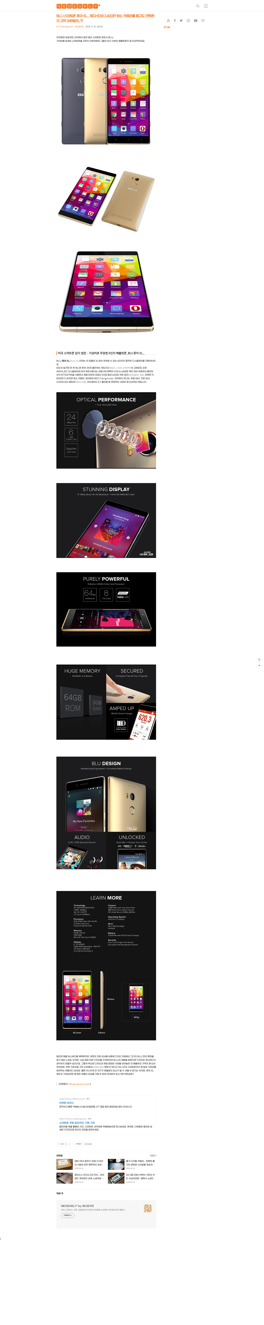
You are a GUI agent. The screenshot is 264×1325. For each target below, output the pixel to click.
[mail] (202, 21)
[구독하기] (259, 665)
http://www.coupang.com (73, 1119)
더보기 (153, 1155)
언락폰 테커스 (66, 1103)
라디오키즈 (79, 27)
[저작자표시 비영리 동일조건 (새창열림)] (88, 1144)
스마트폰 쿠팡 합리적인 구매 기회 (77, 1123)
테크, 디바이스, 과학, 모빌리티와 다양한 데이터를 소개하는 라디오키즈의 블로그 (93, 1210)
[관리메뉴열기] (259, 660)
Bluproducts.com (79, 1084)
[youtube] (195, 21)
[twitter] (181, 21)
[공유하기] (66, 1144)
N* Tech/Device (64, 27)
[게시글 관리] (69, 1144)
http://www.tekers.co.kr (72, 1099)
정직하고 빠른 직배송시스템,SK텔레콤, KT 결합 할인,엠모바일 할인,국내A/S (95, 1106)
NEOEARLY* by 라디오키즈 (77, 1206)
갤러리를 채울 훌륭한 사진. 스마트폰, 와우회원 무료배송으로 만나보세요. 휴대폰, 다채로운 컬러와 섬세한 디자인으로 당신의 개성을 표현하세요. (105, 1128)
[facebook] (175, 21)
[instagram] (188, 21)
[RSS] (168, 21)
